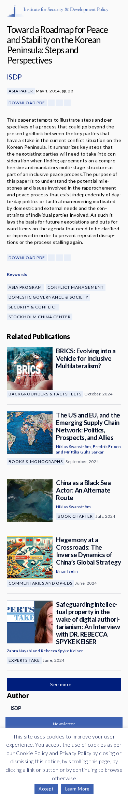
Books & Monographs (36, 461)
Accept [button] (46, 789)
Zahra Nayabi (19, 650)
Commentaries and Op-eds (40, 583)
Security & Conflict (33, 306)
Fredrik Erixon (107, 446)
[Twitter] (59, 103)
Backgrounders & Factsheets (45, 393)
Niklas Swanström (73, 446)
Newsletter (64, 723)
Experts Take (24, 660)
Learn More (77, 789)
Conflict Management (75, 287)
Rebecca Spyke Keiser (62, 650)
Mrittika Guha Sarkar (84, 452)
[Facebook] (51, 103)
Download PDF (27, 102)
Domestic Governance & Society (48, 297)
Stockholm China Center (40, 316)
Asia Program (25, 287)
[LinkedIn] (67, 103)
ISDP (14, 76)
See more (61, 684)
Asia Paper (21, 90)
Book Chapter (75, 516)
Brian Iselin (67, 571)
